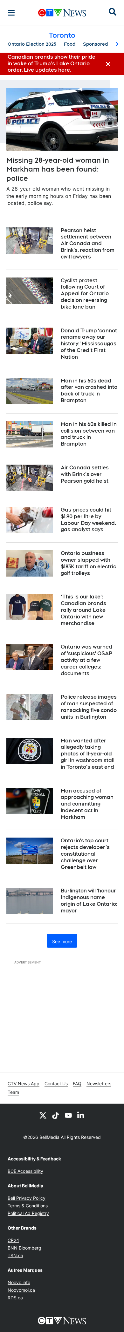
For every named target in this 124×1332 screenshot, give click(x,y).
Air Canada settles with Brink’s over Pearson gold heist (85, 474)
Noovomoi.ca (21, 1290)
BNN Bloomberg (24, 1247)
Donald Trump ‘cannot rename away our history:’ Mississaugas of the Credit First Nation (89, 344)
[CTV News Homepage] (62, 12)
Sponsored (95, 44)
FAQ (77, 1083)
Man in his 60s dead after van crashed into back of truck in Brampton (89, 390)
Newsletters (98, 1083)
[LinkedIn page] (81, 1115)
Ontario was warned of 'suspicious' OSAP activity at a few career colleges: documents (86, 660)
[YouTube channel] (68, 1115)
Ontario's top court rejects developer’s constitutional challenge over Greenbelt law (85, 854)
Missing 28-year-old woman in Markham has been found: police (57, 169)
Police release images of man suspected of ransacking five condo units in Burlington (89, 707)
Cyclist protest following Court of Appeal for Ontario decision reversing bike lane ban (85, 294)
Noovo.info (19, 1282)
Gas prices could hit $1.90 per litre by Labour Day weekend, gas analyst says (88, 519)
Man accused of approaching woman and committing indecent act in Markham (87, 804)
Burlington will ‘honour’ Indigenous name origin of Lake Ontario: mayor (89, 900)
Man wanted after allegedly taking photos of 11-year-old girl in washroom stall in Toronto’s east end (87, 754)
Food (69, 44)
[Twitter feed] (43, 1115)
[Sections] (11, 12)
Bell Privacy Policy (26, 1198)
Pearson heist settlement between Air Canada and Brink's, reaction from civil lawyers (87, 243)
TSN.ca (15, 1255)
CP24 (13, 1240)
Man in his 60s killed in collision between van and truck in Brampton (89, 434)
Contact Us (56, 1083)
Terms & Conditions (28, 1205)
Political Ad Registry (28, 1213)
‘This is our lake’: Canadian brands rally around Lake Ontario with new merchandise (83, 610)
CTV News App (23, 1083)
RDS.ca (15, 1297)
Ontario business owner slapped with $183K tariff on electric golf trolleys (88, 563)
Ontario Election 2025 (32, 44)
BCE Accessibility (25, 1171)
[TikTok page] (55, 1115)
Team (13, 1092)
